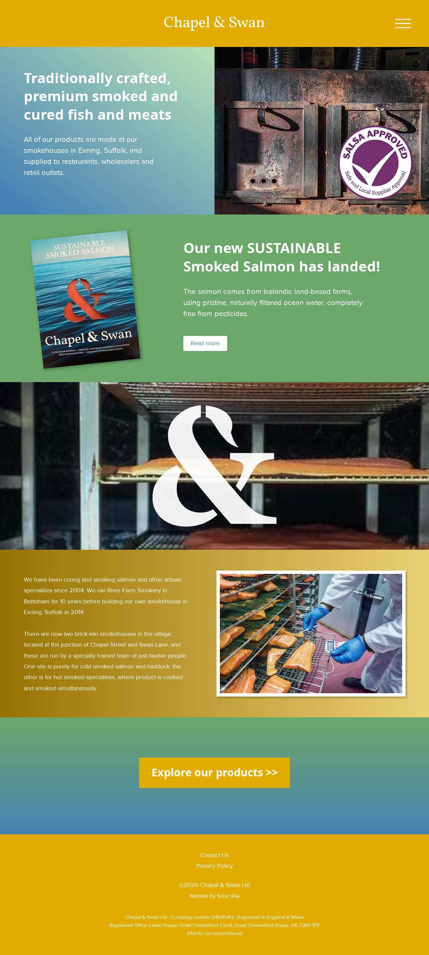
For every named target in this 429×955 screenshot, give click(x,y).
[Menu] (403, 23)
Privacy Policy (214, 865)
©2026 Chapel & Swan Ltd (214, 885)
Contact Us (214, 855)
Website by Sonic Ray (214, 896)
